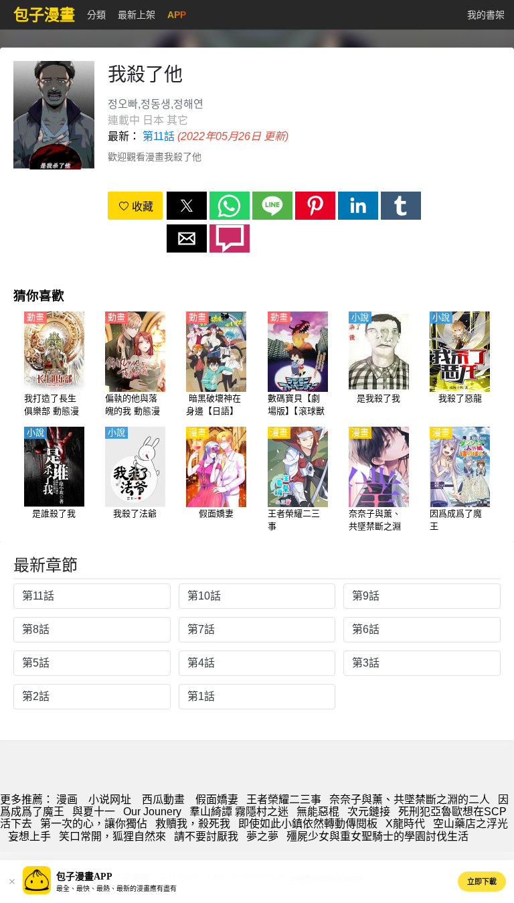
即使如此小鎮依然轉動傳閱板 (307, 823)
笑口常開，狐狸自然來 (112, 836)
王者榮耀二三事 (283, 799)
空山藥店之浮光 (470, 823)
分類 (96, 14)
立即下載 (482, 882)
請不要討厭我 (206, 836)
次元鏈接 (368, 811)
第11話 (159, 136)
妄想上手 (29, 836)
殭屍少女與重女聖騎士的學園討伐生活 (377, 836)
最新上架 (136, 14)
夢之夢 (262, 836)
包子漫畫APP (84, 877)
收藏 (141, 206)
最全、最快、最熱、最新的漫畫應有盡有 (116, 888)
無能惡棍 (317, 811)
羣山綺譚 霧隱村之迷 (238, 811)
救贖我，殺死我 (192, 823)
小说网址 (109, 799)
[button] (187, 206)
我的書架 (486, 14)
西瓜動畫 (163, 799)
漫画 (67, 799)
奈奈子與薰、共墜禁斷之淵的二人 (409, 799)
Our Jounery (152, 811)
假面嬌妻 (216, 799)
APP (176, 14)
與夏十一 (93, 811)
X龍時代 (405, 823)
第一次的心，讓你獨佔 (93, 823)
